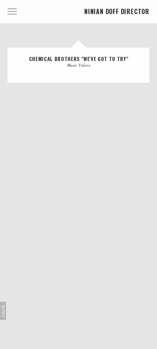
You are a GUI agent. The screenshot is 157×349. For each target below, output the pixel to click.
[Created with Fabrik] (3, 311)
